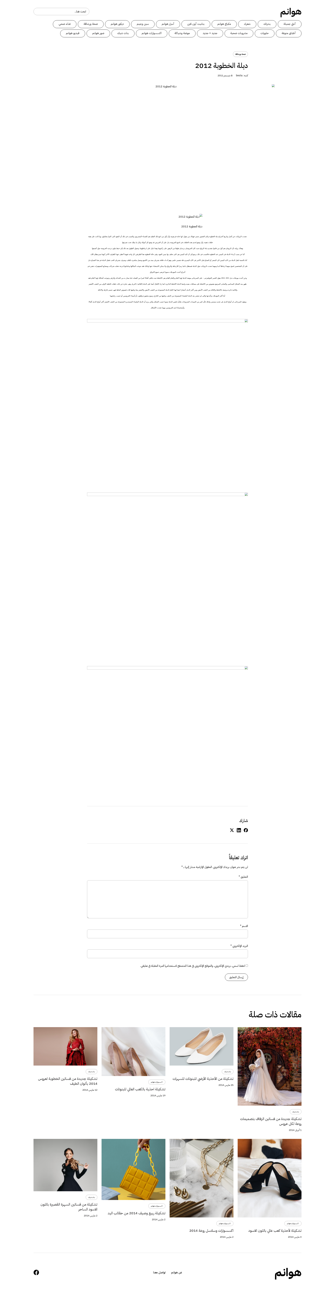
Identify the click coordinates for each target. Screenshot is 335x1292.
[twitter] (232, 830)
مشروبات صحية (239, 33)
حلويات (264, 33)
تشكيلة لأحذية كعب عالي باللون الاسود (275, 1230)
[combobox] (61, 11)
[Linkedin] (239, 830)
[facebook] (246, 830)
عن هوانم (176, 1272)
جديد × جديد (210, 33)
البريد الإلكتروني (239, 946)
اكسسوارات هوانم (152, 33)
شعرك (247, 24)
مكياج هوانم (224, 24)
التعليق (243, 877)
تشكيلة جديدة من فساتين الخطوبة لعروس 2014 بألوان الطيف (67, 1081)
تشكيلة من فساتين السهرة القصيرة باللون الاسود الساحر (68, 1207)
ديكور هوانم (117, 24)
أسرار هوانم (168, 24)
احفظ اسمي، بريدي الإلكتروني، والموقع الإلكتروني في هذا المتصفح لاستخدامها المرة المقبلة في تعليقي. (192, 966)
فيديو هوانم (72, 33)
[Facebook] (36, 1272)
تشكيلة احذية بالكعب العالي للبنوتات (140, 1089)
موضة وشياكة (182, 33)
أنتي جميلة (290, 24)
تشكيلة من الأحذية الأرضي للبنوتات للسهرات (203, 1078)
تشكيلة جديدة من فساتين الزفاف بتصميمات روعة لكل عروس (271, 1121)
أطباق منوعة (289, 33)
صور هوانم (98, 33)
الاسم (244, 926)
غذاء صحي (65, 24)
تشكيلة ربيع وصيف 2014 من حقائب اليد (136, 1213)
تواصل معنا (159, 1272)
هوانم (291, 11)
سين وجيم (143, 24)
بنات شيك (123, 33)
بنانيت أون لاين (195, 24)
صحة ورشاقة (91, 24)
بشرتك (267, 24)
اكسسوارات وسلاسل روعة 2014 (211, 1230)
